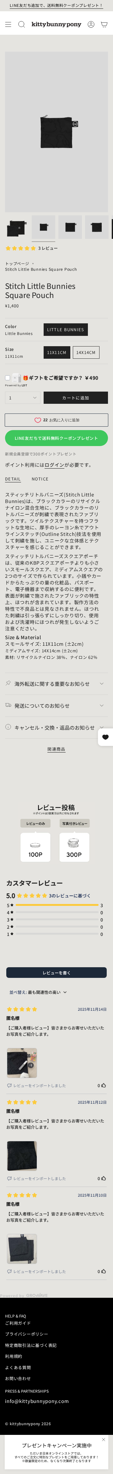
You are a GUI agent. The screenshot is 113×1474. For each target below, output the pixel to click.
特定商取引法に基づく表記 (31, 1345)
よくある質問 (18, 1367)
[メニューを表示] (8, 24)
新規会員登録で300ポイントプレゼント (40, 453)
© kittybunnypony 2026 (28, 1423)
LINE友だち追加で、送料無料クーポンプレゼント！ (56, 5)
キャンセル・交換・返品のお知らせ (54, 727)
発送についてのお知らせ (42, 705)
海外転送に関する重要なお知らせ (52, 683)
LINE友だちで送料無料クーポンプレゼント (56, 438)
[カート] (104, 24)
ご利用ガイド (18, 1323)
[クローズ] (103, 1439)
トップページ (17, 263)
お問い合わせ (18, 1378)
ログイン (54, 464)
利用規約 (13, 1356)
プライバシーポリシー (26, 1334)
